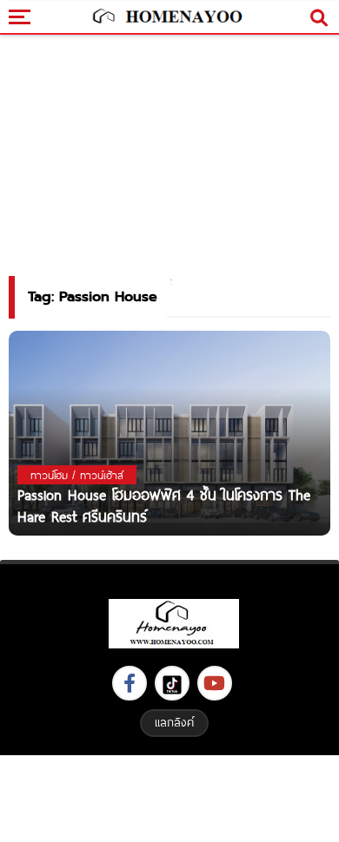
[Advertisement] (169, 796)
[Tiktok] (172, 683)
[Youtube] (214, 683)
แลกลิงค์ (174, 722)
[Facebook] (129, 683)
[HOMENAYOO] (165, 17)
